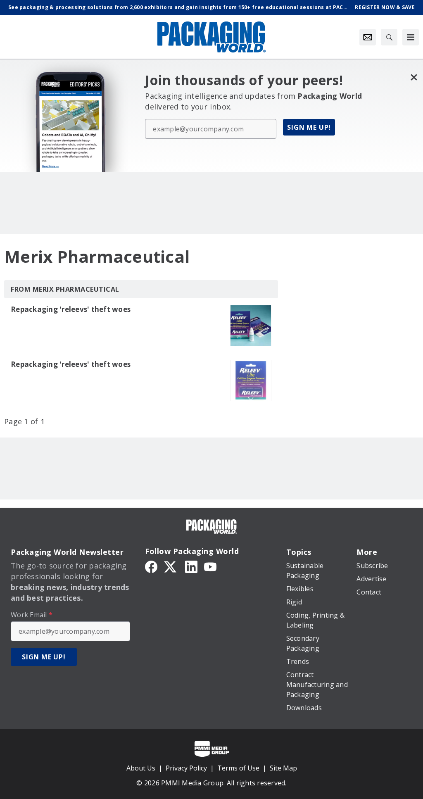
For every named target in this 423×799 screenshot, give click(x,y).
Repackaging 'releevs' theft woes (71, 309)
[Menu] (410, 37)
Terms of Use (238, 768)
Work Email (31, 614)
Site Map (283, 768)
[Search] (389, 37)
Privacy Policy (186, 768)
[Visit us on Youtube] (210, 566)
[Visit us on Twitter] (171, 566)
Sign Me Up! (309, 127)
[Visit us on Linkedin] (191, 566)
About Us (140, 768)
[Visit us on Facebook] (151, 566)
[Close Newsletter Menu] (414, 77)
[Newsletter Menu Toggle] (367, 37)
